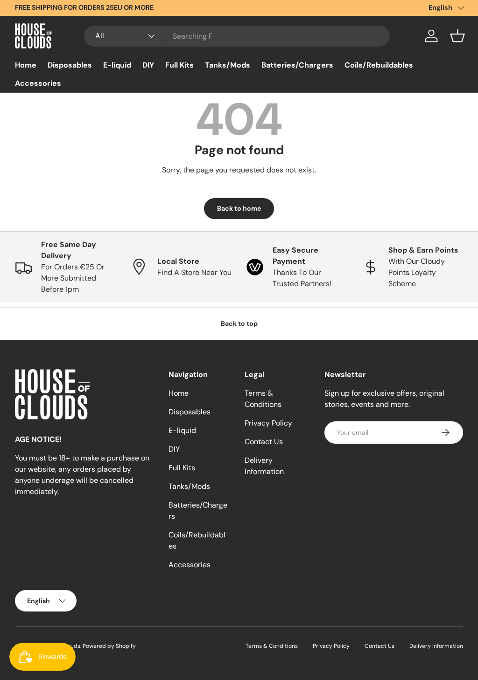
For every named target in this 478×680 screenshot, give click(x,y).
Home (25, 65)
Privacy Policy (268, 423)
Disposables (70, 65)
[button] (457, 36)
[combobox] (237, 36)
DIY (148, 65)
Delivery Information (436, 646)
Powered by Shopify (109, 646)
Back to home (239, 208)
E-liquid (117, 65)
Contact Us (264, 441)
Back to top (239, 323)
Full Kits (179, 65)
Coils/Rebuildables (378, 65)
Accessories (38, 83)
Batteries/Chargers (297, 65)
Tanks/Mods (227, 65)
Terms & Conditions (272, 646)
